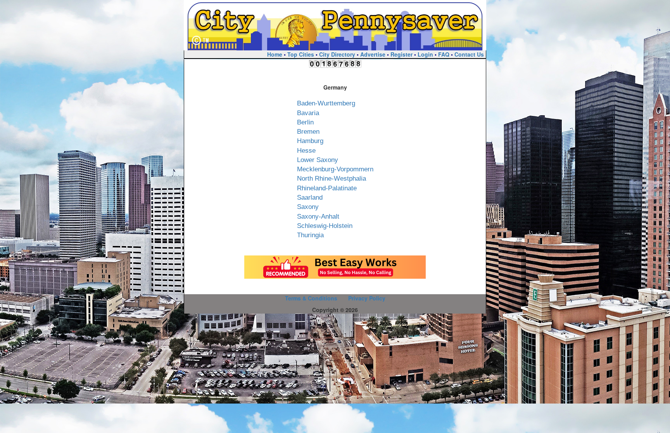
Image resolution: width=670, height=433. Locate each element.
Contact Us (469, 54)
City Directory (337, 54)
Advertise (372, 54)
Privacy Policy (366, 298)
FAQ (443, 54)
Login (425, 54)
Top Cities (300, 54)
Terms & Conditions (311, 298)
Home (274, 54)
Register (401, 54)
